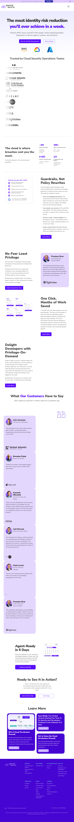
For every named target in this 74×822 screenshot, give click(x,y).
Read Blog (48, 1)
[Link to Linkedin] (5, 808)
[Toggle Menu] (68, 6)
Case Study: (50, 720)
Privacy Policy (54, 808)
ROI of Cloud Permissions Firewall (19, 733)
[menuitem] (30, 769)
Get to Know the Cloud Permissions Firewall (47, 737)
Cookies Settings (61, 807)
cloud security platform (12, 812)
